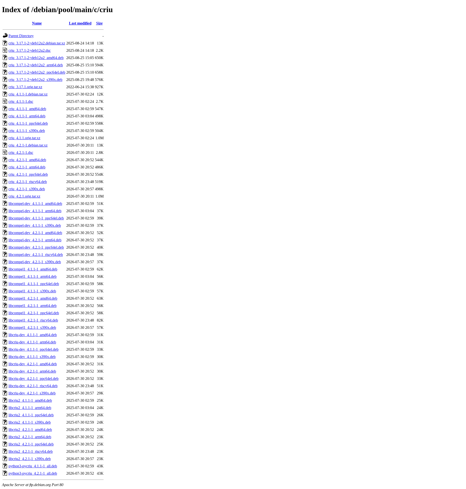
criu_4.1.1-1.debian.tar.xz (28, 94)
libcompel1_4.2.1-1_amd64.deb (32, 298)
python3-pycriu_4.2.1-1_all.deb (32, 473)
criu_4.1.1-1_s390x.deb (26, 131)
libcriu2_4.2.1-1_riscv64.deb (30, 451)
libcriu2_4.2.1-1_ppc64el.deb (31, 444)
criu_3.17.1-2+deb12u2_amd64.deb (36, 58)
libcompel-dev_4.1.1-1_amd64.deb (35, 203)
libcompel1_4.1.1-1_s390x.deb (32, 291)
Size (99, 23)
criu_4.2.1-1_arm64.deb (26, 167)
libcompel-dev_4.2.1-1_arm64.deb (34, 240)
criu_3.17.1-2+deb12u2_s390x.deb (35, 80)
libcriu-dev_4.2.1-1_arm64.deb (32, 371)
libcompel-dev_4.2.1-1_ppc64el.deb (36, 247)
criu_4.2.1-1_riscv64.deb (27, 182)
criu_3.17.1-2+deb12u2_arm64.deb (35, 65)
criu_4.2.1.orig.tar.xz (24, 196)
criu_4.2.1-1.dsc (20, 152)
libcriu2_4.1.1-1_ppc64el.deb (31, 415)
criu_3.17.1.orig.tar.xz (25, 87)
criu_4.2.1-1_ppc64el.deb (28, 174)
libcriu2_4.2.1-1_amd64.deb (30, 430)
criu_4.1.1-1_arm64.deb (26, 116)
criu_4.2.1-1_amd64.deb (27, 160)
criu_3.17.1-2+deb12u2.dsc (29, 50)
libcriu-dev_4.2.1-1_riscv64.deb (33, 386)
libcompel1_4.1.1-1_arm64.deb (32, 276)
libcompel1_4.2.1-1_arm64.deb (32, 306)
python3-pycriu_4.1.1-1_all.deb (32, 466)
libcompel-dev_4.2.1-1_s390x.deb (34, 262)
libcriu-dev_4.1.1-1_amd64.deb (32, 335)
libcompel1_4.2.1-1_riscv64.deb (33, 320)
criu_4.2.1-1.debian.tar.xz (28, 145)
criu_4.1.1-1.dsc (20, 101)
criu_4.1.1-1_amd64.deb (27, 109)
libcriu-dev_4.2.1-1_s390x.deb (32, 393)
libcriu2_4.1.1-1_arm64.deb (29, 408)
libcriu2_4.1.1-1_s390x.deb (29, 422)
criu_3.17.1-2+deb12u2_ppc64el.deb (36, 72)
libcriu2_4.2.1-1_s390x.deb (29, 459)
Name (37, 23)
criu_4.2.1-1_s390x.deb (26, 189)
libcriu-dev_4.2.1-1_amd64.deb (32, 364)
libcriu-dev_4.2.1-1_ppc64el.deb (33, 378)
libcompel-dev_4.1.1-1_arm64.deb (34, 211)
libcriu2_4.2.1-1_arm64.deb (29, 437)
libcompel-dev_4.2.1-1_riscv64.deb (35, 255)
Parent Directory (21, 36)
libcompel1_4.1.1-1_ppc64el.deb (33, 284)
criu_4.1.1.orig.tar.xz (24, 138)
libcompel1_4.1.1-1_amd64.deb (32, 269)
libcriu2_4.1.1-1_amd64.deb (30, 400)
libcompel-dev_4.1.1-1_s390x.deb (34, 225)
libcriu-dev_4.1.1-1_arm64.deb (32, 342)
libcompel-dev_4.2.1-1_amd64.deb (35, 233)
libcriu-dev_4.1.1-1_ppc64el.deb (33, 349)
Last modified (80, 23)
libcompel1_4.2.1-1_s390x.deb (32, 327)
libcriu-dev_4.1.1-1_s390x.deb (32, 357)
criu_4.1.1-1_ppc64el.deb (28, 123)
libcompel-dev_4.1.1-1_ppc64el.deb (36, 218)
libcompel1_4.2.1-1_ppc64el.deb (33, 313)
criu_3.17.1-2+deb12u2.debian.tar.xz (36, 43)
